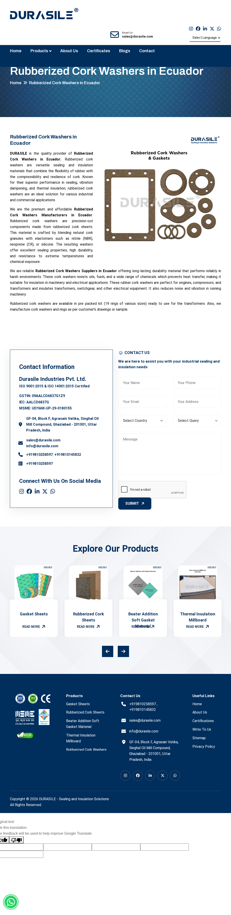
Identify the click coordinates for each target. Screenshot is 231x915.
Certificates (98, 51)
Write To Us (201, 729)
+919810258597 (39, 454)
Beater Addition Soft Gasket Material (143, 620)
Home (15, 51)
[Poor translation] (16, 839)
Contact (147, 51)
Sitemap (199, 738)
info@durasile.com (42, 446)
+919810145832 (67, 454)
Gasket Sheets (34, 614)
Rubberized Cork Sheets (85, 712)
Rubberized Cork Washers (86, 750)
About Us (69, 51)
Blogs (124, 51)
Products (39, 51)
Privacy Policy (203, 746)
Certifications (203, 721)
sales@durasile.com (43, 440)
